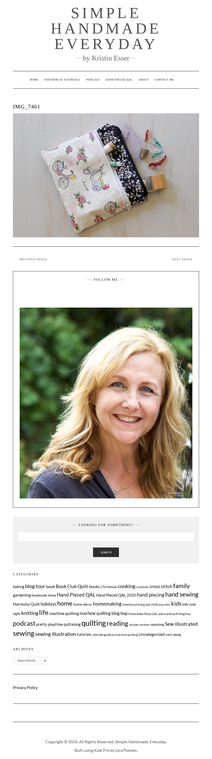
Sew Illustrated (181, 624)
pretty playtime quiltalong (58, 624)
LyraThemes (126, 750)
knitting (29, 613)
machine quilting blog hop (103, 613)
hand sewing (181, 594)
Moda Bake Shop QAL (143, 614)
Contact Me (164, 79)
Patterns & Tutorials (62, 79)
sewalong (157, 624)
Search (106, 552)
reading (117, 623)
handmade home (44, 595)
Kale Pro (101, 750)
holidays (48, 604)
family (181, 585)
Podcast (93, 79)
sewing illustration (55, 634)
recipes (134, 625)
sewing (23, 633)
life (44, 612)
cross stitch (160, 586)
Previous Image (33, 259)
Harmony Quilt (26, 603)
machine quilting (64, 613)
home (64, 603)
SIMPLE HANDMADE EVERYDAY (106, 28)
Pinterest (117, 295)
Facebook (102, 295)
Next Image (182, 259)
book (50, 586)
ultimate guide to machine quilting (115, 634)
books (94, 586)
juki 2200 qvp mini (158, 604)
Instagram (95, 295)
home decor (82, 604)
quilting (93, 622)
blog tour (35, 586)
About (144, 79)
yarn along (173, 634)
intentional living (133, 604)
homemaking (107, 604)
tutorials (84, 634)
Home (34, 79)
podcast (24, 623)
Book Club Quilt (72, 586)
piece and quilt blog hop (174, 614)
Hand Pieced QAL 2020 (116, 595)
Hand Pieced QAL (119, 79)
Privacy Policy (25, 687)
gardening (22, 594)
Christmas (109, 586)
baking (18, 586)
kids (176, 603)
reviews (144, 624)
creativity (142, 587)
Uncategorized (152, 634)
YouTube (110, 295)
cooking (126, 586)
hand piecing (150, 595)
